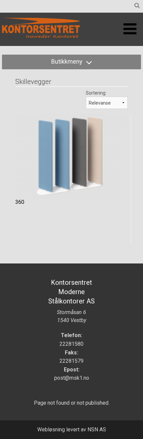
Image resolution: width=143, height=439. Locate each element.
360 (19, 202)
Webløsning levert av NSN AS (71, 429)
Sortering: (96, 93)
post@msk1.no (71, 378)
